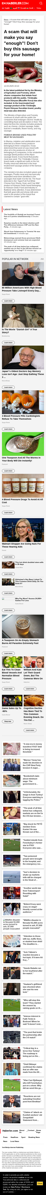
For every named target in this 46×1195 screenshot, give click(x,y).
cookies (21, 1177)
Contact (31, 1130)
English (7, 8)
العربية (15, 8)
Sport (23, 1137)
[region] (23, 1183)
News (5, 1141)
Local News (14, 1141)
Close (40, 1183)
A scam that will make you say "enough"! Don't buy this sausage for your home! (22, 22)
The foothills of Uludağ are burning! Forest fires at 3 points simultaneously (22, 216)
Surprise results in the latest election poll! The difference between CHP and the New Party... (21, 225)
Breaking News (34, 1137)
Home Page (38, 1131)
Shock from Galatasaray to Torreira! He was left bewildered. (22, 232)
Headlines (14, 1137)
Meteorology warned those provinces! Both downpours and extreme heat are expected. (22, 240)
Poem (5, 1137)
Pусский (23, 8)
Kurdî (31, 8)
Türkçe (38, 8)
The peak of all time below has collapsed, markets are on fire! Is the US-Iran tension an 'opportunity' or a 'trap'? (22, 248)
